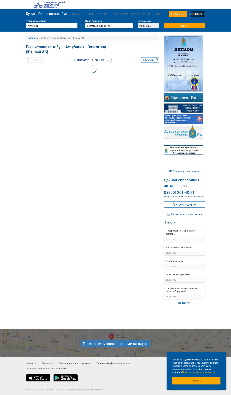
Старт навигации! (175, 260)
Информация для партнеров (187, 14)
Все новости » (184, 302)
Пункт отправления (36, 20)
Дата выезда (144, 20)
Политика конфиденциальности (113, 363)
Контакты (159, 14)
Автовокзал (73, 14)
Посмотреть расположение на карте (115, 343)
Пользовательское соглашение (75, 363)
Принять (196, 380)
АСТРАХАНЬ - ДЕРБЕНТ (178, 274)
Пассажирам (120, 14)
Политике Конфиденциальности (198, 372)
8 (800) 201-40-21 (181, 186)
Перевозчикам (140, 14)
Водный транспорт (97, 14)
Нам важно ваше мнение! (179, 247)
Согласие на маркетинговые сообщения (46, 368)
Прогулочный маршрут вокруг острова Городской (181, 289)
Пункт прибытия (93, 20)
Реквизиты (47, 363)
